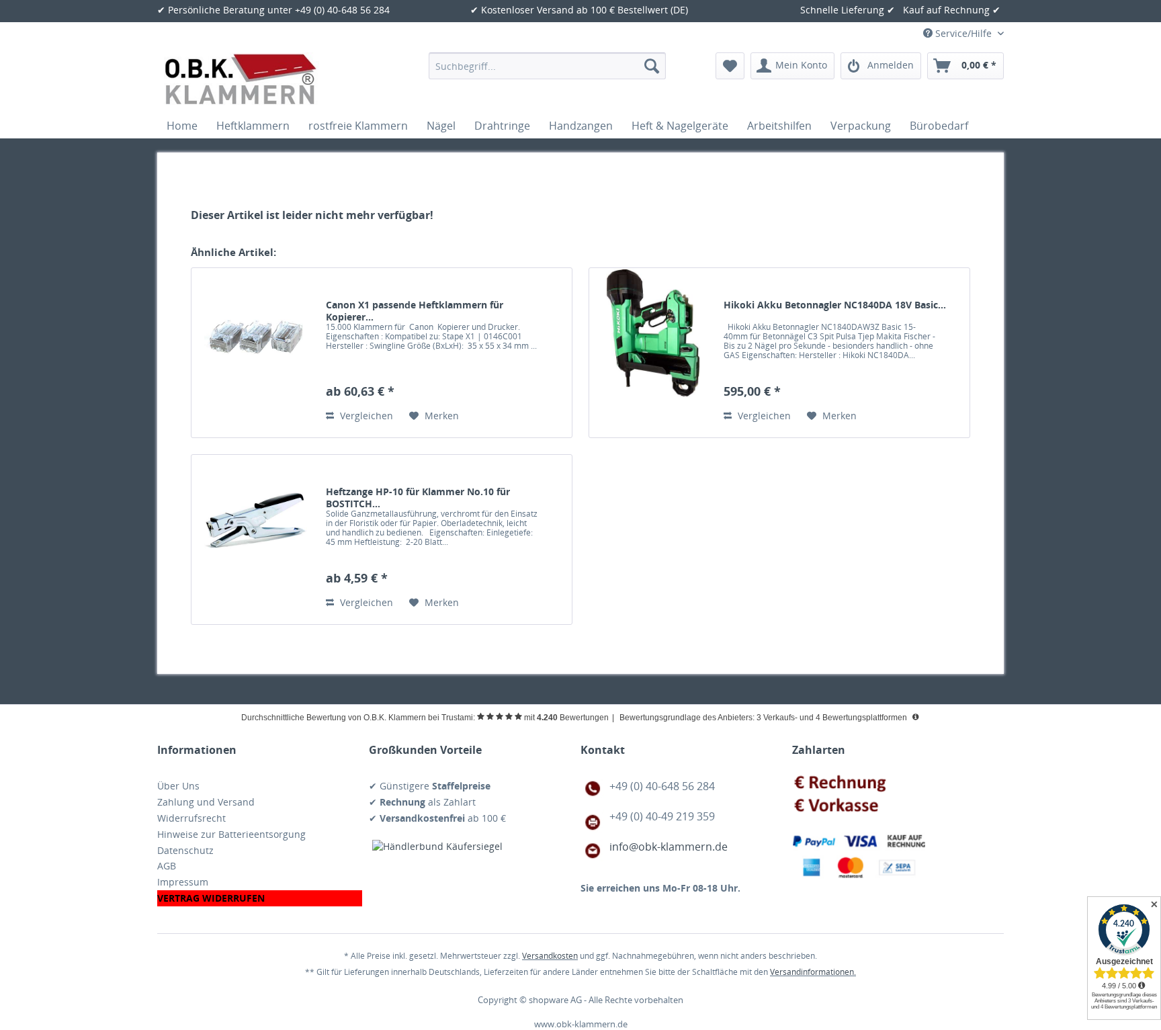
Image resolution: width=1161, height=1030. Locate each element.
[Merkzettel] (730, 65)
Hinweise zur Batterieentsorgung (231, 834)
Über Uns (178, 785)
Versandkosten (550, 955)
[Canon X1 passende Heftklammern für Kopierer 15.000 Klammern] (255, 353)
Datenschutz (185, 850)
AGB (166, 865)
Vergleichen (365, 415)
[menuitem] (547, 65)
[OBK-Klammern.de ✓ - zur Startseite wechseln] (241, 79)
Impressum (182, 881)
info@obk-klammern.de (668, 846)
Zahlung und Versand (206, 802)
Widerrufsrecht (191, 818)
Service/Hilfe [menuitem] (963, 33)
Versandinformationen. (813, 972)
